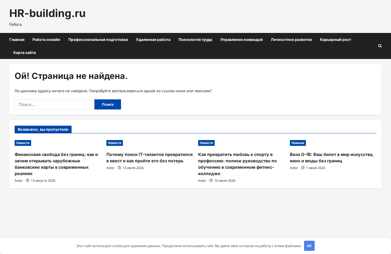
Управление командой (241, 39)
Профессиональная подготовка (98, 39)
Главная (16, 39)
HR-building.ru (47, 13)
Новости (23, 143)
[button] (380, 46)
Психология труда (195, 39)
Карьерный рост (335, 39)
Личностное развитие (291, 39)
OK (309, 245)
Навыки (298, 143)
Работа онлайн (46, 39)
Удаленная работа (153, 39)
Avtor (19, 180)
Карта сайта (24, 52)
